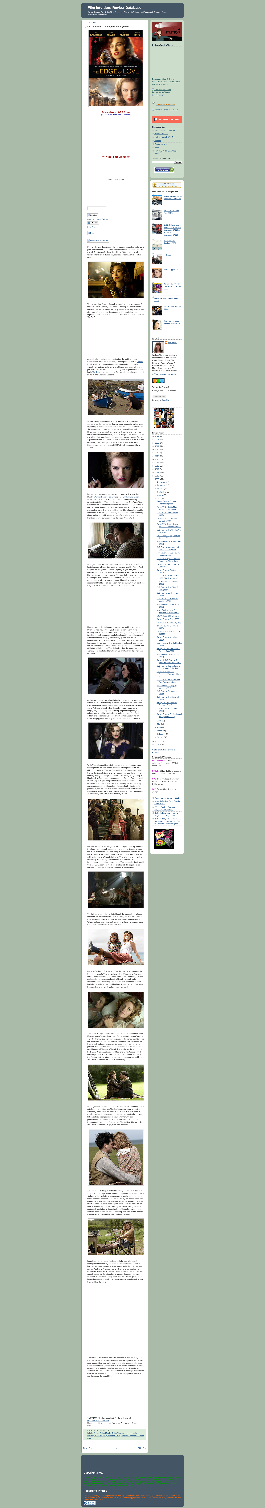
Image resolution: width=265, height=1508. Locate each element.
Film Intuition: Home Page (164, 130)
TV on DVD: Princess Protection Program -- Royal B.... (169, 674)
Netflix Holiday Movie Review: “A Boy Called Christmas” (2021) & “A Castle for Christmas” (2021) (172, 230)
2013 (157, 466)
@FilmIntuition (158, 95)
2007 (157, 745)
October (160, 489)
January (160, 737)
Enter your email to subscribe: (164, 391)
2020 (157, 443)
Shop (156, 147)
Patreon (157, 141)
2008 (157, 741)
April (159, 727)
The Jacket (96, 372)
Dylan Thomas (118, 1433)
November (161, 485)
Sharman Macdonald (129, 1436)
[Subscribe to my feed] (154, 105)
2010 (157, 476)
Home (115, 1448)
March (160, 731)
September (161, 492)
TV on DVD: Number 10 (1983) (169, 623)
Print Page (91, 227)
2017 (157, 453)
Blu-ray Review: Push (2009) (168, 619)
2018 (157, 450)
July (159, 498)
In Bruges (167, 255)
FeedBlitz (166, 400)
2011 (157, 473)
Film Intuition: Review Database (114, 8)
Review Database (161, 134)
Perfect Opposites (171, 270)
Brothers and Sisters (131, 497)
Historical (128, 1433)
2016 (157, 456)
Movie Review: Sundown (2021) (167, 798)
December (161, 482)
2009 (157, 479)
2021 (157, 440)
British (96, 1433)
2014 (157, 463)
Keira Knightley (101, 1436)
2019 (157, 446)
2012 (157, 469)
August (160, 495)
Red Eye (111, 497)
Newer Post (87, 1448)
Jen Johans (172, 343)
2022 (157, 436)
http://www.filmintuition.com (98, 1421)
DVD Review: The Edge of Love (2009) (108, 26)
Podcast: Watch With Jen (164, 137)
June (159, 721)
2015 (157, 459)
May (159, 724)
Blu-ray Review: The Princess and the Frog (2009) (172, 286)
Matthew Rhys (114, 1436)
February (161, 734)
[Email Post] (108, 1430)
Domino (140, 362)
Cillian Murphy (105, 1433)
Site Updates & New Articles (168, 616)
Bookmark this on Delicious (98, 219)
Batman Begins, (101, 497)
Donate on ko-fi (160, 144)
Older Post (142, 1448)
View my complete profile (165, 374)
